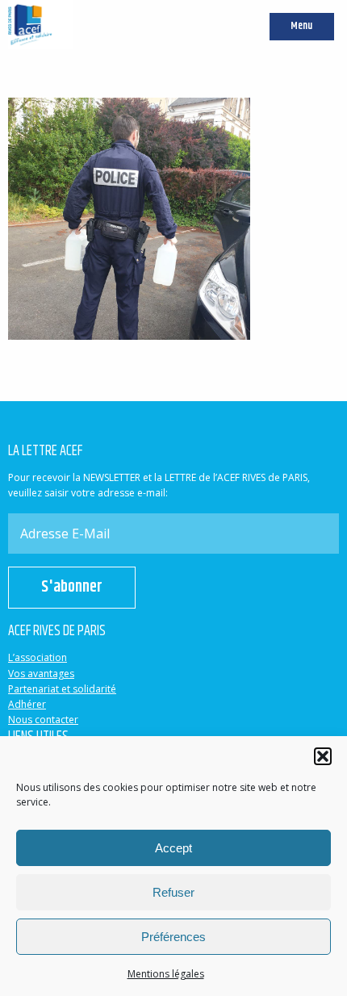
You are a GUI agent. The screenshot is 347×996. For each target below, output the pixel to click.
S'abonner (71, 587)
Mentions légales (166, 974)
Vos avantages (41, 673)
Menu (301, 26)
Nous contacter (43, 719)
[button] (323, 756)
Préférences (173, 937)
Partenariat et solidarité (62, 689)
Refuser (173, 892)
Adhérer (27, 704)
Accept (173, 848)
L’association (37, 657)
